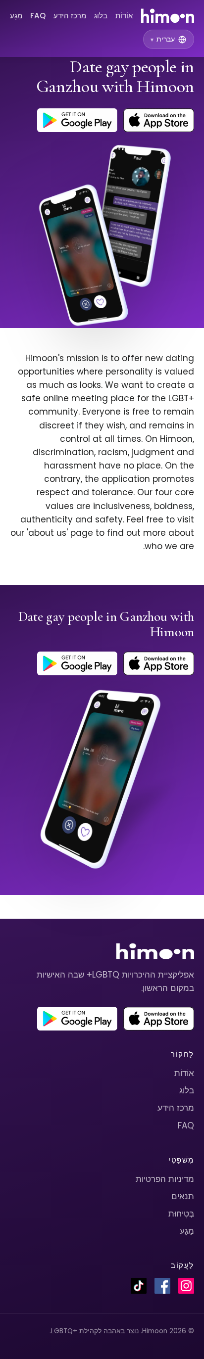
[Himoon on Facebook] (162, 1286)
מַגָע (16, 15)
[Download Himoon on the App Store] (158, 120)
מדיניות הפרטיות (165, 1179)
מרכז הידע (69, 15)
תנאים (182, 1196)
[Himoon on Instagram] (186, 1286)
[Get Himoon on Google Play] (77, 120)
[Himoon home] (167, 16)
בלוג (100, 15)
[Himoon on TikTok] (139, 1286)
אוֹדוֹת (124, 15)
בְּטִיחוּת (181, 1213)
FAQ (38, 15)
